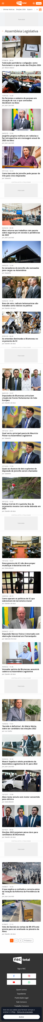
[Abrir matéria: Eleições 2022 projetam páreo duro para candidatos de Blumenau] (21, 816)
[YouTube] (14, 982)
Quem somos (21, 989)
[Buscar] (34, 3)
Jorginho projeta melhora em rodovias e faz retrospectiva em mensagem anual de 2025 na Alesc (21, 138)
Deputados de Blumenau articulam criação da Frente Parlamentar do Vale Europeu (19, 397)
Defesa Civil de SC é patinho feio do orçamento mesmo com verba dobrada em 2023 (21, 506)
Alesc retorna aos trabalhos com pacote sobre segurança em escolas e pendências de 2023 (21, 232)
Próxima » (28, 940)
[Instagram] (29, 975)
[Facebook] (14, 975)
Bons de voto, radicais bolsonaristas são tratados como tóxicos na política (20, 304)
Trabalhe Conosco (21, 1006)
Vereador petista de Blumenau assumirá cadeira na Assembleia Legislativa (20, 670)
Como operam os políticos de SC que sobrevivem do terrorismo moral (18, 599)
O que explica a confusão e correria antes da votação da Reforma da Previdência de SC (21, 891)
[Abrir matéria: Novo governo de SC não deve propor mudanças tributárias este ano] (21, 547)
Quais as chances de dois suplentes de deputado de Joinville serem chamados (19, 469)
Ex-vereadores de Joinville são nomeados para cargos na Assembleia (20, 269)
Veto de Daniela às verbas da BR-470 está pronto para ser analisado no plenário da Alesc (20, 929)
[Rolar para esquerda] (2, 9)
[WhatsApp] (29, 982)
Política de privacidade (25, 1012)
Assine (39, 3)
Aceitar (21, 1017)
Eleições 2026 (21, 9)
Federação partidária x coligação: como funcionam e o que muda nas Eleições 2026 (21, 64)
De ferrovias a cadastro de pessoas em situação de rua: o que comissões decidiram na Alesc (19, 100)
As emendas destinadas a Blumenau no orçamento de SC (20, 339)
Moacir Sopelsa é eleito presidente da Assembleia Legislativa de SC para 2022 (19, 762)
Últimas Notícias (9, 9)
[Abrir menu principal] (2, 3)
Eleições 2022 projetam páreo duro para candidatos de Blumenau (20, 833)
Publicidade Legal (21, 998)
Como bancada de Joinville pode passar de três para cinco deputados (21, 174)
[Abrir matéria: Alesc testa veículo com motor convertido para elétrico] (21, 781)
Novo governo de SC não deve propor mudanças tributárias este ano (18, 564)
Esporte (30, 9)
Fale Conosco (21, 1002)
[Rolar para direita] (37, 9)
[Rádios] (40, 9)
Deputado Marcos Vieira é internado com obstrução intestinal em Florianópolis (20, 635)
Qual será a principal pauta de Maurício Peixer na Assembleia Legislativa (20, 434)
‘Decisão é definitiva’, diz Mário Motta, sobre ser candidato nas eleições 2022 (19, 727)
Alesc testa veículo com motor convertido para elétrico (21, 798)
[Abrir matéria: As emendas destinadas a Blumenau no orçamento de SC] (21, 323)
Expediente (21, 994)
